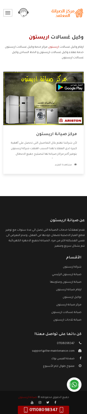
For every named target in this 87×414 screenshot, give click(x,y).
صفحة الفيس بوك (63, 358)
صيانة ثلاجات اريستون (67, 320)
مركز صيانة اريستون (56, 134)
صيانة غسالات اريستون (66, 312)
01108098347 (66, 343)
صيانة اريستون (27, 397)
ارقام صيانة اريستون (68, 289)
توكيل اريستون (72, 297)
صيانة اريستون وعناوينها (65, 282)
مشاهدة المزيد (63, 165)
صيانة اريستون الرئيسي (66, 274)
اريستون (53, 47)
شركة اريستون (72, 267)
